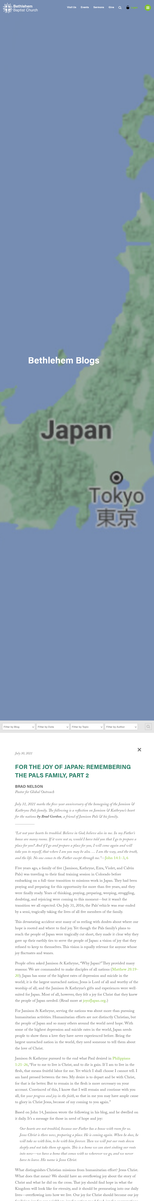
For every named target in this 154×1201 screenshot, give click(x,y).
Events (85, 7)
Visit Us (71, 7)
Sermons (98, 7)
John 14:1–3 (115, 858)
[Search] (148, 726)
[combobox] (18, 726)
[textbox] (18, 726)
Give (111, 7)
